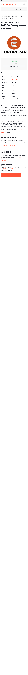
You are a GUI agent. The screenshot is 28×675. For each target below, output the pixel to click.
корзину (3, 132)
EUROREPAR (14, 79)
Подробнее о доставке (11, 175)
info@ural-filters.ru (7, 143)
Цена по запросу (14, 66)
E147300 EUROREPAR (7, 169)
